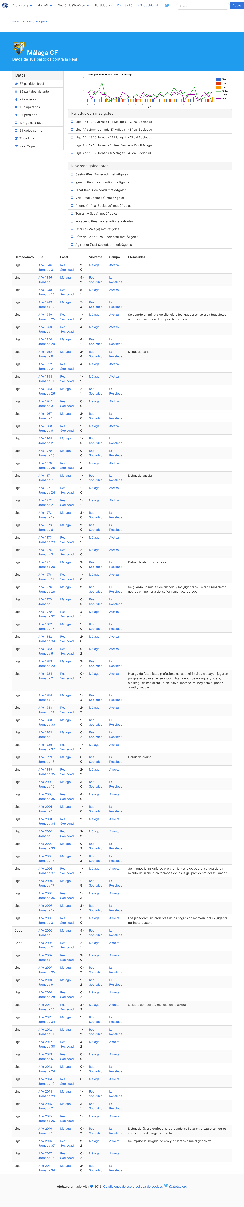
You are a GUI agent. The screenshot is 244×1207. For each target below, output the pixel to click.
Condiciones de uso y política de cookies (133, 1186)
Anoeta (114, 769)
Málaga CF (41, 21)
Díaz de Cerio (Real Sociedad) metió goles (106, 237)
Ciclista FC (125, 5)
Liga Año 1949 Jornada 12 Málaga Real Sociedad (113, 122)
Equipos (27, 21)
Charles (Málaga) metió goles (97, 229)
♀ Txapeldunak (148, 5)
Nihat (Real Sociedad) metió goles (100, 190)
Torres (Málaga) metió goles (96, 213)
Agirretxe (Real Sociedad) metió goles (103, 245)
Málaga (94, 265)
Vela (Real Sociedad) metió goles (99, 198)
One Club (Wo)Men (71, 5)
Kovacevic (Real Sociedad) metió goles (104, 221)
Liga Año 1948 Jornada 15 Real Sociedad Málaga (113, 145)
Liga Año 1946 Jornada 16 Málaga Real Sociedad (113, 137)
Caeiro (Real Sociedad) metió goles (101, 174)
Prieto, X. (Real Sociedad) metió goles (103, 205)
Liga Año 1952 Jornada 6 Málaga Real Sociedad (113, 153)
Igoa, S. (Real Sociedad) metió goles (102, 182)
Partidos (101, 5)
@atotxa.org (177, 1186)
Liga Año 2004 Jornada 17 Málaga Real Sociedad (113, 129)
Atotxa (15, 21)
